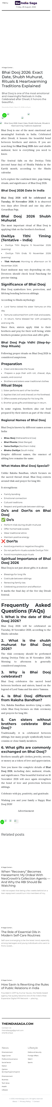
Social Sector (6, 1062)
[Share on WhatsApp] (4, 115)
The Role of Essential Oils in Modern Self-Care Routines (20, 933)
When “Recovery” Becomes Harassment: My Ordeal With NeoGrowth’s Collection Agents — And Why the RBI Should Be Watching (25, 878)
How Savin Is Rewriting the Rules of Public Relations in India (25, 986)
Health (4, 1086)
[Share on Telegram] (11, 118)
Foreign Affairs (33, 1056)
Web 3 (30, 1059)
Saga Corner (6, 1056)
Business (5, 1080)
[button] (5, 3)
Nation (4, 1066)
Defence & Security (34, 1052)
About (14, 1101)
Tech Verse (5, 1083)
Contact (36, 1101)
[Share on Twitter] (36, 115)
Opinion (5, 1069)
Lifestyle (5, 1090)
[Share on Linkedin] (31, 118)
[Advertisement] (26, 37)
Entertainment (7, 1052)
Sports (30, 1062)
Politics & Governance (10, 1059)
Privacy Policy (25, 1101)
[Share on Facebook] (17, 115)
